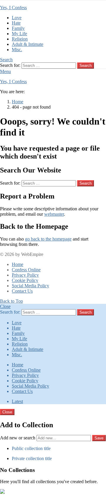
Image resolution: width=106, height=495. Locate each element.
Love (16, 17)
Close (5, 306)
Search (86, 65)
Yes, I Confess (13, 7)
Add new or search (18, 437)
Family (18, 28)
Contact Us (22, 291)
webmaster (54, 214)
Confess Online (26, 269)
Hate (16, 22)
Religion (20, 38)
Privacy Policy (25, 275)
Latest (17, 401)
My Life (19, 33)
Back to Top (11, 301)
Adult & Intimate (27, 44)
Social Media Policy (30, 285)
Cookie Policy (25, 280)
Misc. (17, 49)
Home (17, 264)
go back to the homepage (48, 238)
